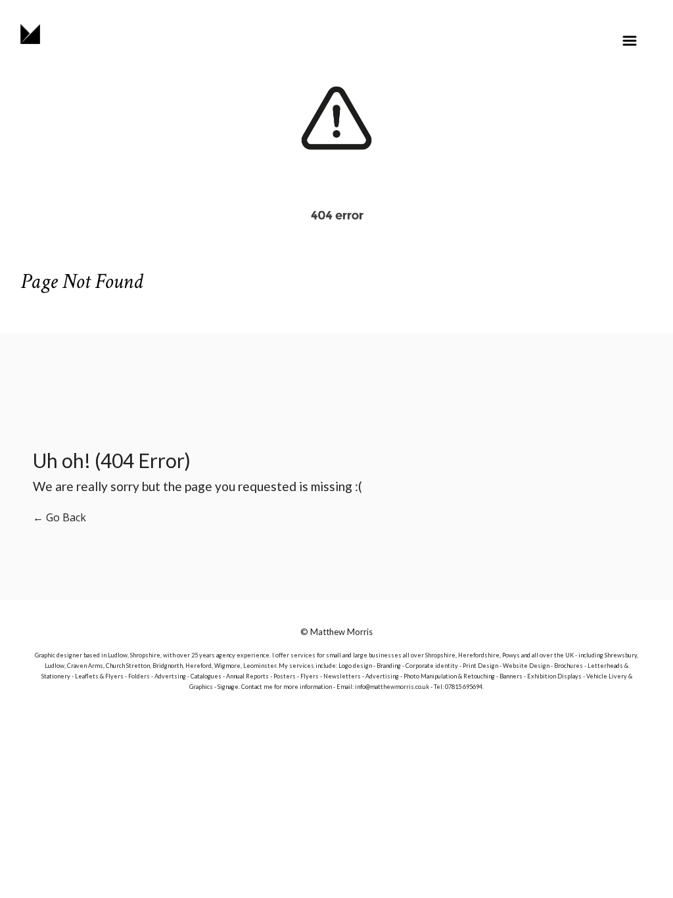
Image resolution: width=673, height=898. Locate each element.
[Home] (30, 33)
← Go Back (59, 517)
